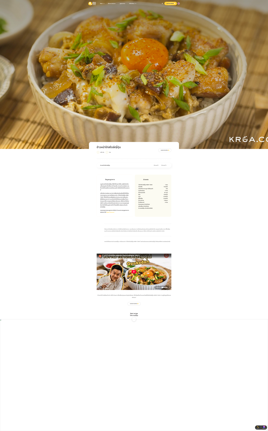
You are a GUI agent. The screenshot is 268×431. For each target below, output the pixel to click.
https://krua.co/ (110, 212)
